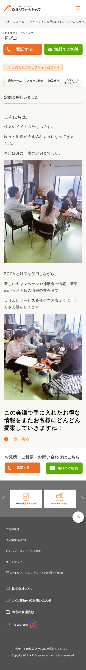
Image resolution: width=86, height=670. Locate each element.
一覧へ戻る (19, 439)
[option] (27, 499)
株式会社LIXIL (22, 589)
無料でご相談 (66, 49)
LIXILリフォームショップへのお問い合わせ (37, 572)
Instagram (20, 624)
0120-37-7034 (22, 468)
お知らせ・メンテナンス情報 (24, 551)
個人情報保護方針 (17, 540)
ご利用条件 (12, 529)
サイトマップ (14, 562)
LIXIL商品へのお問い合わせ (32, 600)
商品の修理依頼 (23, 612)
